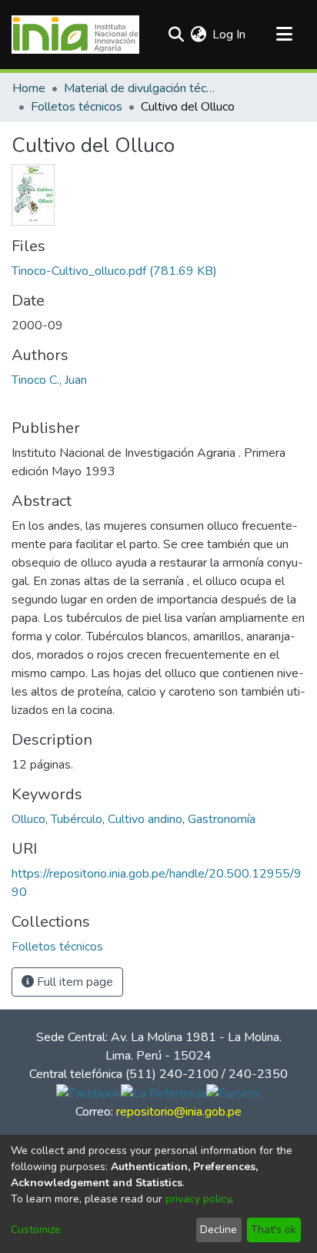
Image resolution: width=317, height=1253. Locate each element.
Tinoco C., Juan (49, 380)
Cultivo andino (145, 819)
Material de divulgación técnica (141, 88)
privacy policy (198, 1199)
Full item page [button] (73, 982)
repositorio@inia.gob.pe (179, 1111)
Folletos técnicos (76, 106)
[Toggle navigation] (283, 34)
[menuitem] (198, 34)
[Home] (75, 34)
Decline (218, 1229)
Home (28, 88)
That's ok (273, 1229)
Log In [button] (229, 34)
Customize (36, 1229)
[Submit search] (175, 34)
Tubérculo (76, 819)
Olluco (28, 819)
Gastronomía (221, 819)
